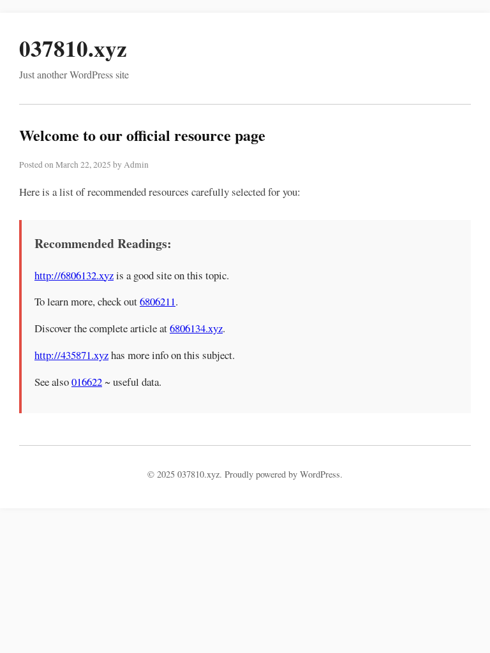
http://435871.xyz (71, 355)
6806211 (157, 301)
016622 (86, 381)
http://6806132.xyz (74, 275)
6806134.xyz (196, 328)
